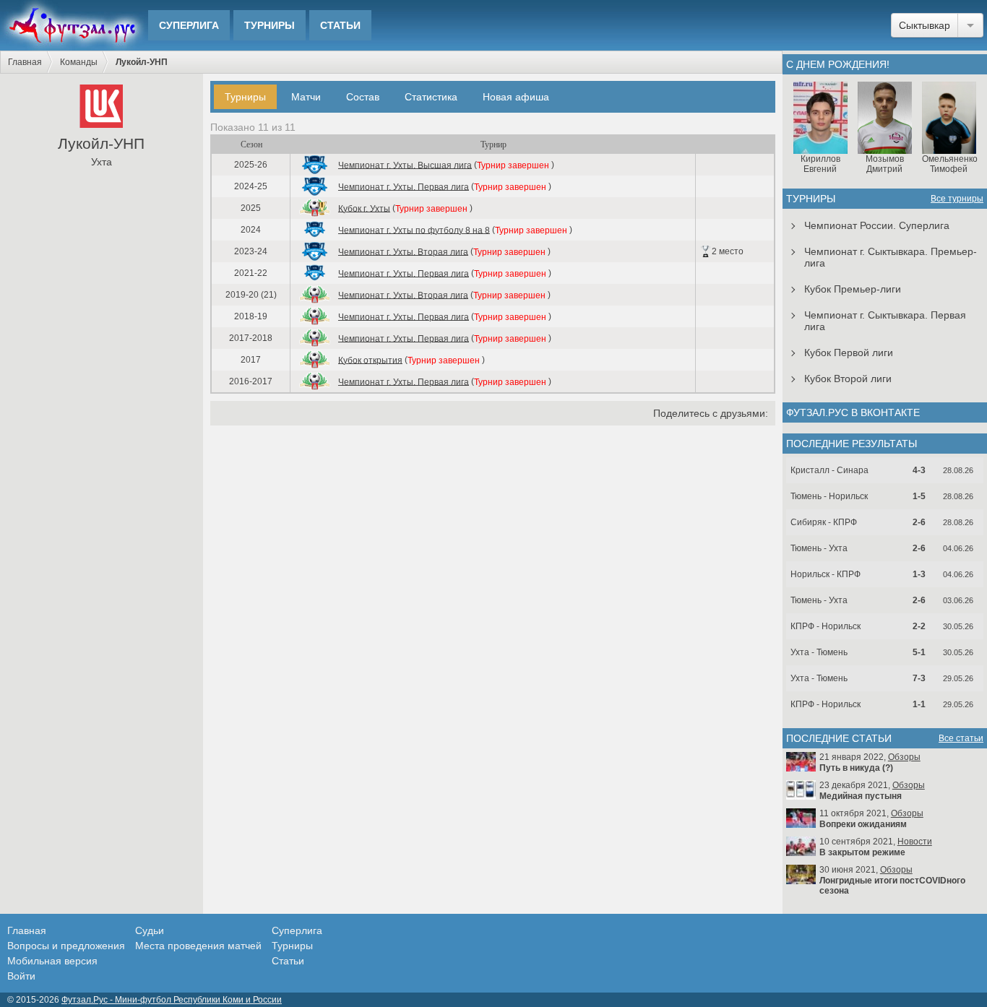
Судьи (149, 930)
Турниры (269, 25)
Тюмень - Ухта (819, 548)
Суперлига (189, 25)
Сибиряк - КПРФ (823, 522)
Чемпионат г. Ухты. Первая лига (403, 186)
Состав (362, 97)
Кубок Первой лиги (848, 352)
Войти (21, 976)
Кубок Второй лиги (848, 378)
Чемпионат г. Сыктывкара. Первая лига (885, 320)
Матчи (306, 97)
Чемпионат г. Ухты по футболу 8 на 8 (414, 230)
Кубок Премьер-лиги (852, 289)
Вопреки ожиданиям (863, 824)
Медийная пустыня (860, 796)
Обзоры (904, 757)
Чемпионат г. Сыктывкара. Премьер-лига (890, 257)
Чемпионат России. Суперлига (876, 225)
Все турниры (957, 199)
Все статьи (961, 738)
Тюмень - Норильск (829, 496)
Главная (25, 62)
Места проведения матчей (198, 945)
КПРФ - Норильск (825, 626)
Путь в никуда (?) (856, 768)
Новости (914, 842)
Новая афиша (516, 97)
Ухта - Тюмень (819, 652)
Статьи (340, 25)
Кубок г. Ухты (364, 208)
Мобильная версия (52, 961)
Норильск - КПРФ (825, 574)
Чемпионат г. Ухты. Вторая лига (403, 251)
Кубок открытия (370, 360)
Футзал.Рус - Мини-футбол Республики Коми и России (171, 1000)
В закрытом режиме (862, 852)
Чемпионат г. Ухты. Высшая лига (405, 165)
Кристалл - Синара (829, 470)
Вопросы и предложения (66, 945)
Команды (79, 62)
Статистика (431, 97)
